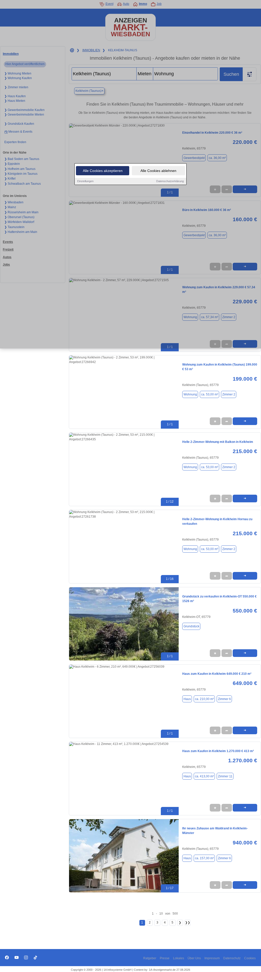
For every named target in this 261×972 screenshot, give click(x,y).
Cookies (250, 958)
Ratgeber (149, 958)
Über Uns (194, 958)
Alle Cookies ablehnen (158, 171)
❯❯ (187, 922)
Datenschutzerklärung (170, 181)
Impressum (212, 958)
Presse (164, 958)
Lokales (178, 958)
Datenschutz (232, 958)
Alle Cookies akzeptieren (103, 171)
